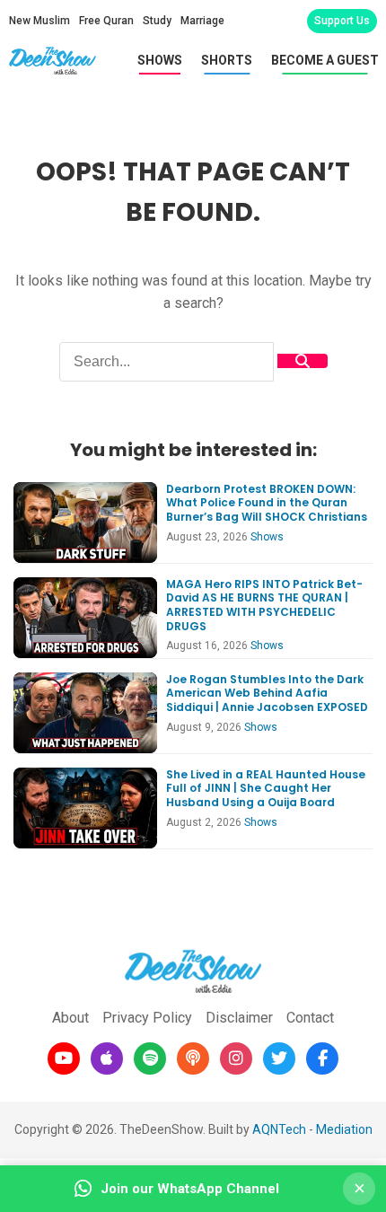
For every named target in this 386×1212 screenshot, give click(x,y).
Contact (310, 1017)
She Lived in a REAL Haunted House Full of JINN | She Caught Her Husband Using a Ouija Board (265, 788)
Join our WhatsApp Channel (190, 1189)
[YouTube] (64, 1058)
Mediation (344, 1129)
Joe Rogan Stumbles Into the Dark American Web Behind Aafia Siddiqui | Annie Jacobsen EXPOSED (267, 693)
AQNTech (279, 1129)
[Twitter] (279, 1058)
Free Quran (106, 20)
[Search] (302, 361)
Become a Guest (325, 60)
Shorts (226, 60)
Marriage (202, 20)
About (70, 1017)
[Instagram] (236, 1058)
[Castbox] (193, 1058)
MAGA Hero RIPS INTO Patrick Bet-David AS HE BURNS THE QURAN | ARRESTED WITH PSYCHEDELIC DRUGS (264, 605)
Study (157, 20)
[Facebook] (322, 1058)
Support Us (342, 20)
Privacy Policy (147, 1017)
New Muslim (39, 20)
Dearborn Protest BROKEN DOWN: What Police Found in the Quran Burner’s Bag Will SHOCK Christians (266, 502)
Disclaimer (239, 1017)
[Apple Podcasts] (107, 1058)
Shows (159, 60)
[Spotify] (150, 1058)
